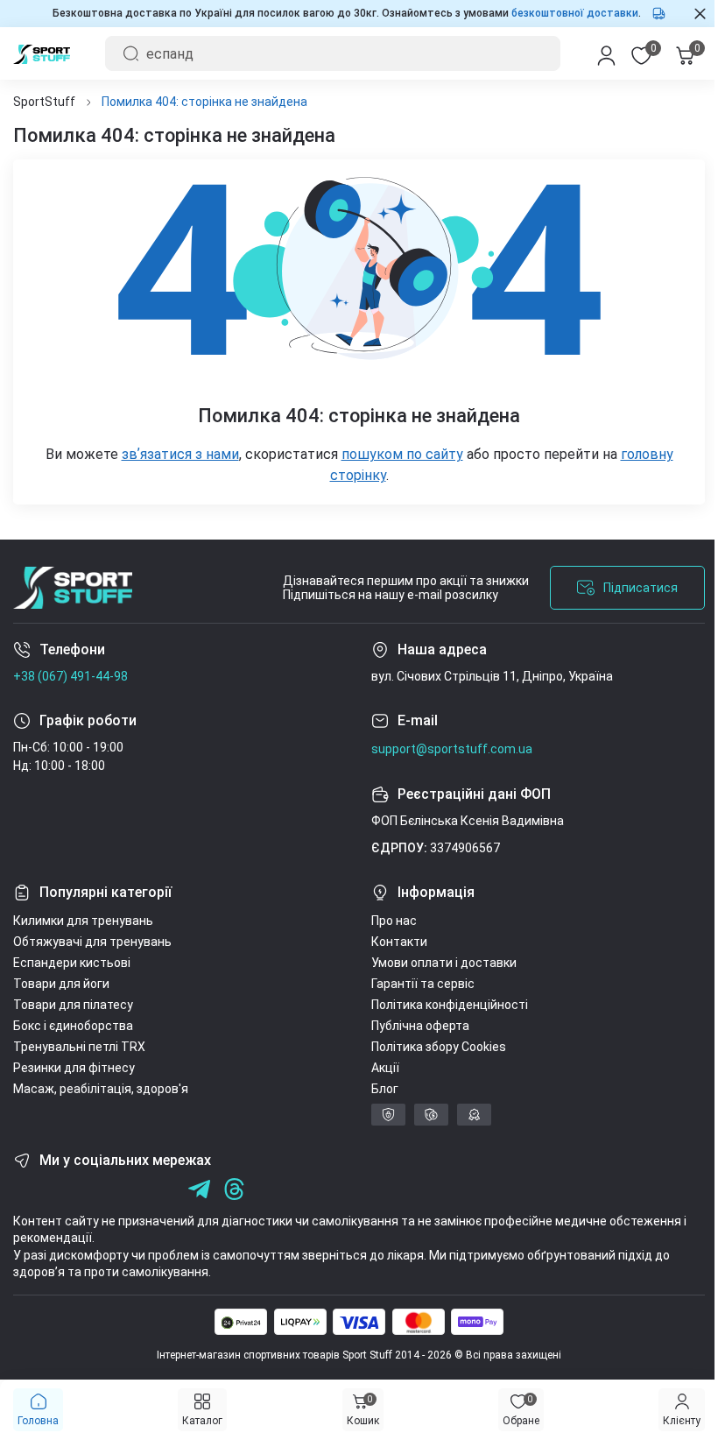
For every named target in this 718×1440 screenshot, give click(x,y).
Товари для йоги (61, 984)
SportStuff (44, 102)
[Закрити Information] (686, 13)
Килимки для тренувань (83, 921)
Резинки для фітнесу (74, 1068)
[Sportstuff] (72, 588)
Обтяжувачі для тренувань (92, 942)
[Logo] (41, 53)
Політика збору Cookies (432, 1047)
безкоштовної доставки (568, 13)
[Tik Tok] (129, 1189)
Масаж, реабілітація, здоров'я (100, 1089)
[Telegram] (164, 1189)
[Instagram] (59, 1189)
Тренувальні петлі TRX (79, 1047)
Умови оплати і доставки (437, 963)
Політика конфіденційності (443, 1005)
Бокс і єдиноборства (73, 1026)
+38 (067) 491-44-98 (70, 676)
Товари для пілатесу (73, 1005)
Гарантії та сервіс (416, 984)
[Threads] (234, 1189)
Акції (379, 1068)
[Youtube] (94, 1189)
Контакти (393, 942)
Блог (378, 1089)
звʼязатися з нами (173, 454)
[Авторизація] (593, 53)
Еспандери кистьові (71, 963)
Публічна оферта (414, 1026)
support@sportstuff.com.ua (445, 749)
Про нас (388, 921)
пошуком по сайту (395, 454)
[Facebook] (24, 1189)
